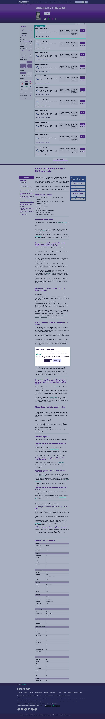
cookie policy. (38, 354)
